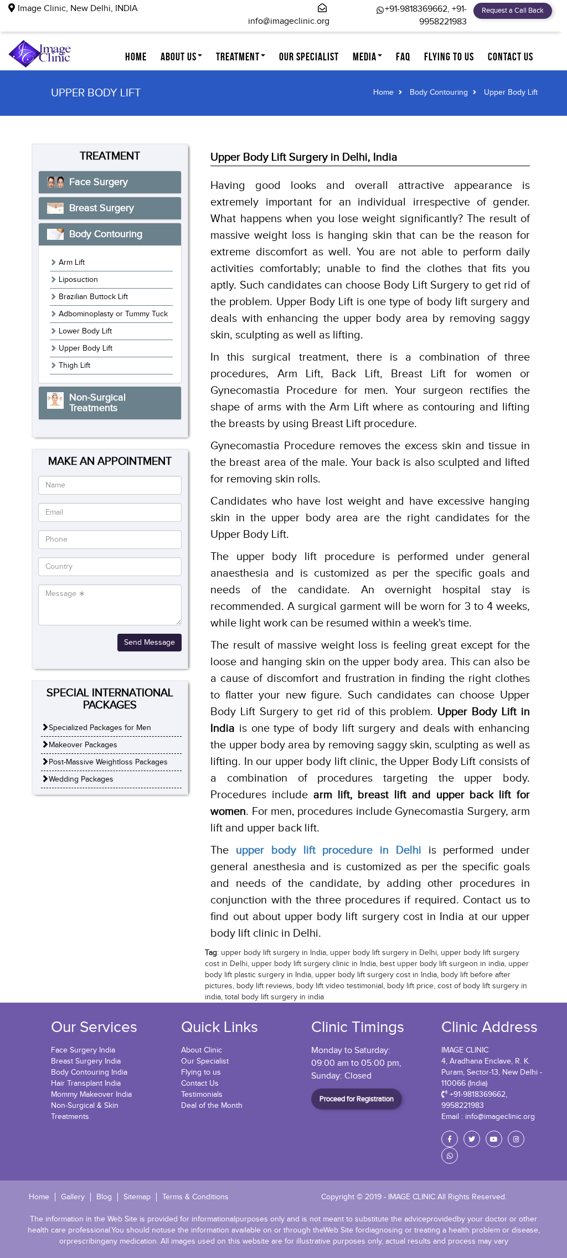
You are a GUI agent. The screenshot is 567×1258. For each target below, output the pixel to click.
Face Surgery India (83, 1050)
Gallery (73, 1197)
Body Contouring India (89, 1072)
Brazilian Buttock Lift (93, 296)
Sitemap (137, 1197)
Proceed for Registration (356, 1099)
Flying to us (201, 1072)
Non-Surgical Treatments (97, 403)
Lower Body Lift (85, 331)
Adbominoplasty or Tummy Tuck (113, 314)
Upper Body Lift (85, 348)
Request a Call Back (513, 10)
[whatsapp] (449, 1155)
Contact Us (200, 1083)
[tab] (110, 182)
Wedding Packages (81, 779)
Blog (104, 1197)
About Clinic (201, 1050)
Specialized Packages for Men (100, 727)
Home (136, 56)
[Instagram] (516, 1139)
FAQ (403, 56)
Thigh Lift (74, 365)
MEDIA (365, 56)
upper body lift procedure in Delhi (328, 850)
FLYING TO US (449, 56)
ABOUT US (179, 56)
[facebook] (449, 1139)
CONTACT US (510, 56)
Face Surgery (98, 182)
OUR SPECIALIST (309, 56)
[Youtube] (494, 1139)
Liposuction (78, 279)
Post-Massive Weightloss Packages (108, 762)
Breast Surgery (101, 208)
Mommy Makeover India (91, 1094)
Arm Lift (72, 262)
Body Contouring (439, 92)
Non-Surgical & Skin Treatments (84, 1111)
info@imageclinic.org (288, 21)
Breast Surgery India (86, 1061)
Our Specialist (205, 1061)
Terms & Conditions (195, 1197)
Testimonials (202, 1094)
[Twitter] (471, 1139)
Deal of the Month (212, 1105)
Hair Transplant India (86, 1083)
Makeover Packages (83, 745)
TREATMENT (238, 56)
